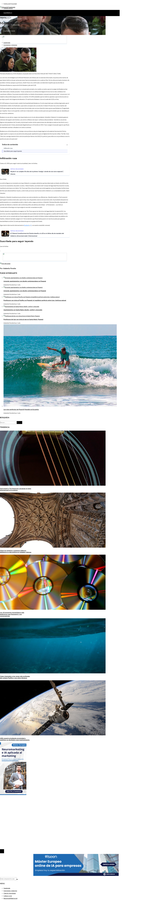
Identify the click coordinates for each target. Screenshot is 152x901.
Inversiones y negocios (10, 827)
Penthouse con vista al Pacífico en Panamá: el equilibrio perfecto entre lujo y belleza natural (35, 300)
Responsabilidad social (10, 830)
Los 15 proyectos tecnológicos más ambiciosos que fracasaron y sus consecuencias (12, 614)
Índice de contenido (10, 145)
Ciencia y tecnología (10, 819)
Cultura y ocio (8, 822)
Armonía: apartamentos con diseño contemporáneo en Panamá (25, 281)
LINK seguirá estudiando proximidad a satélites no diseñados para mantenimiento (15, 739)
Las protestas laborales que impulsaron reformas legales (23, 804)
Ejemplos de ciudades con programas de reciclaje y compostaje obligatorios (29, 811)
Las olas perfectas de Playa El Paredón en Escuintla (21, 410)
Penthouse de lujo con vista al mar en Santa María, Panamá (23, 319)
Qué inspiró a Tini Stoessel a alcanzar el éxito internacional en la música (15, 489)
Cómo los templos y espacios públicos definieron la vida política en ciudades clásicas (15, 551)
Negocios (3, 17)
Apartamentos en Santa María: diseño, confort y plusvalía (23, 310)
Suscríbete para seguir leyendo (13, 151)
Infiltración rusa (8, 148)
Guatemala (7, 824)
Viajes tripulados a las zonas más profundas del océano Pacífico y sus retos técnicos (15, 677)
